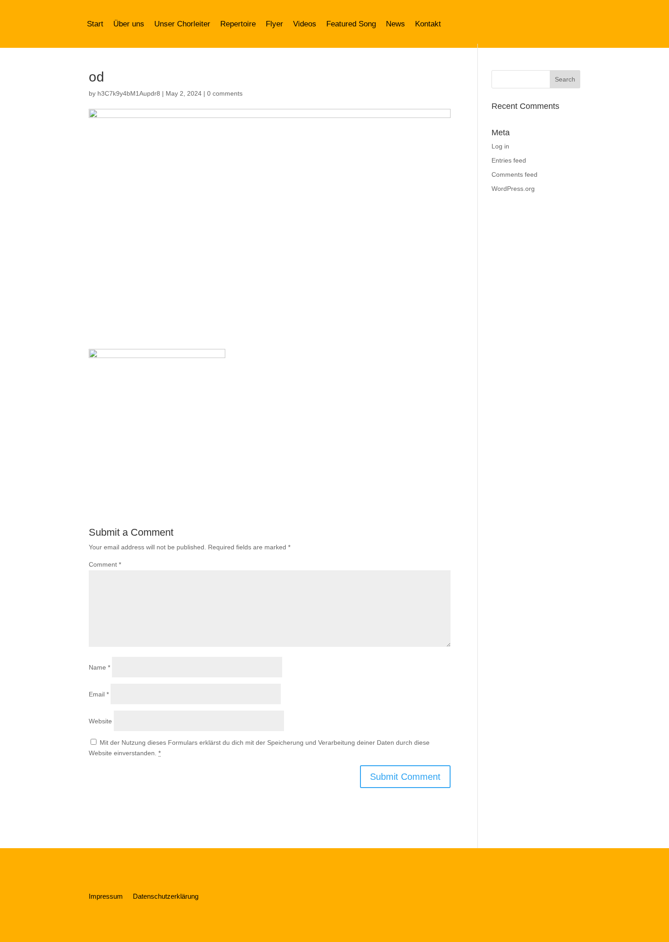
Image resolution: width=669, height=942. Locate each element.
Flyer (274, 24)
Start (95, 24)
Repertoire (238, 24)
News (395, 24)
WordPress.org (513, 188)
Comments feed (514, 174)
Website (100, 721)
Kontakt (428, 24)
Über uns (128, 24)
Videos (304, 24)
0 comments (225, 93)
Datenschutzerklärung (165, 896)
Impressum (106, 896)
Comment (105, 564)
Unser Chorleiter (182, 24)
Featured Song (351, 24)
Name (99, 667)
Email (99, 694)
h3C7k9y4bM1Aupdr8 (128, 93)
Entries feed (509, 160)
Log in (500, 146)
